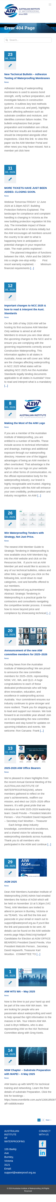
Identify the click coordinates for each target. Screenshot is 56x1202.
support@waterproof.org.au (20, 1172)
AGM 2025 (10, 881)
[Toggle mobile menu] (50, 4)
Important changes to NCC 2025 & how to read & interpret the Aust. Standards (25, 309)
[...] (32, 268)
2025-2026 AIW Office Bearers (22, 768)
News (6, 82)
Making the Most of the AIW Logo (24, 423)
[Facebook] (42, 1144)
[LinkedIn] (42, 1152)
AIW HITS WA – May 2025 (19, 991)
